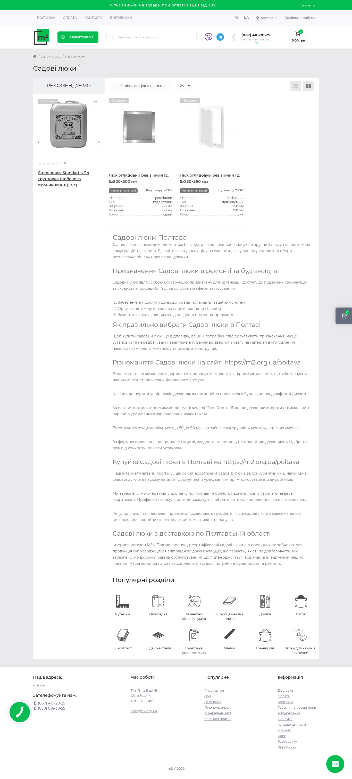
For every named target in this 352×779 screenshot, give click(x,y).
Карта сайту (287, 741)
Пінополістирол (217, 707)
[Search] (112, 37)
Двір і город (51, 56)
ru (237, 18)
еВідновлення (289, 713)
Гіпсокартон (214, 690)
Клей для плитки (217, 719)
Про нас (284, 730)
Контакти (93, 18)
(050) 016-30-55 (255, 40)
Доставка (46, 18)
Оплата (70, 18)
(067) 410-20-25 (255, 35)
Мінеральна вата (217, 713)
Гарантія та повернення (297, 707)
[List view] (295, 86)
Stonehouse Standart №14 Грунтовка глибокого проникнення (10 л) (63, 178)
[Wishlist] (95, 102)
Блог (282, 736)
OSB (207, 696)
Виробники (121, 18)
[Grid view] (308, 86)
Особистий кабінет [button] (299, 18)
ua (246, 18)
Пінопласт (212, 702)
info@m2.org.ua (144, 711)
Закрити (307, 5)
